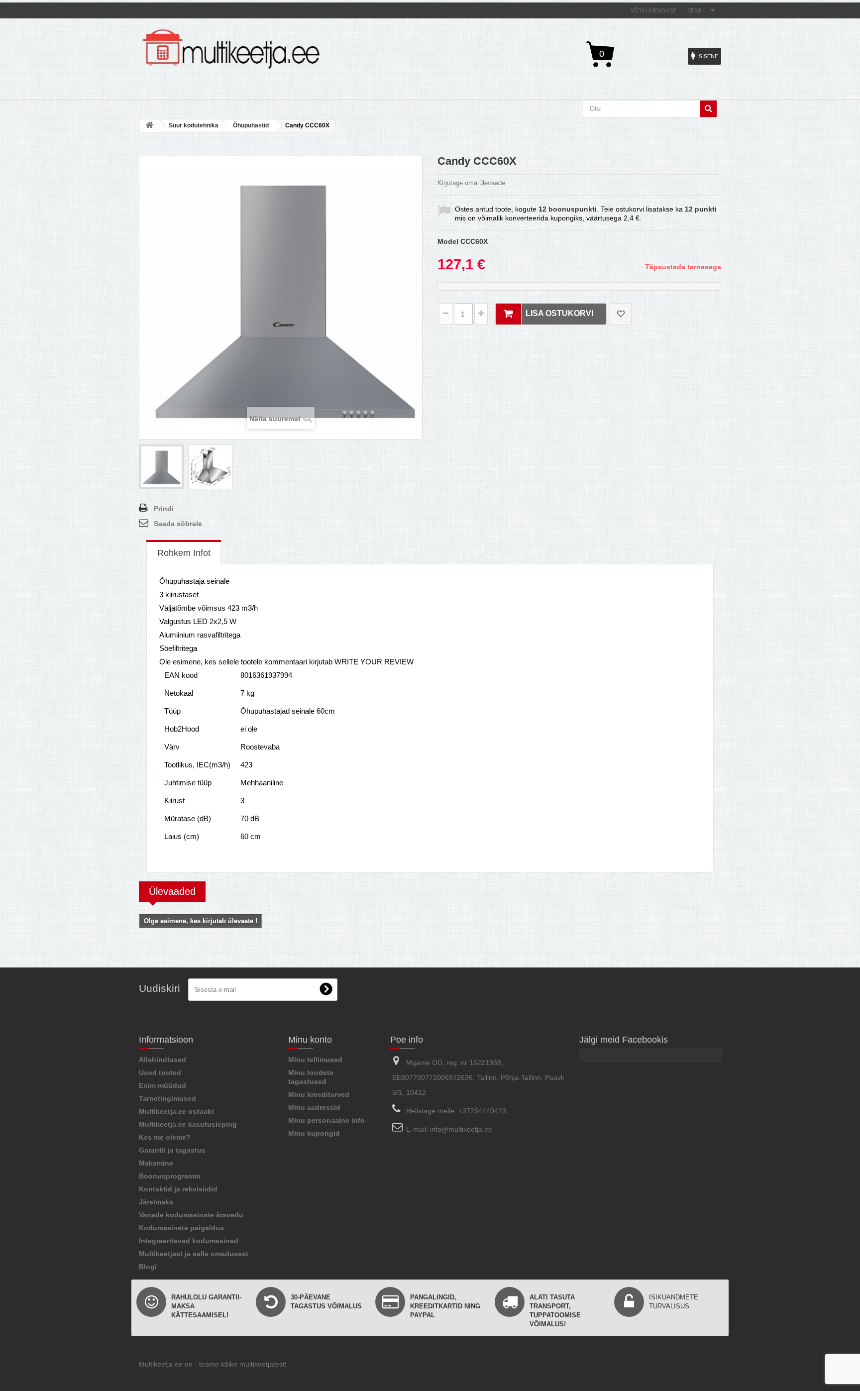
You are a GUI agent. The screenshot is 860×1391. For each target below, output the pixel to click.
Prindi (164, 509)
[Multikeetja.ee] (231, 49)
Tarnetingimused (167, 1098)
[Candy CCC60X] (161, 467)
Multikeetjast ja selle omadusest (193, 1254)
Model (447, 241)
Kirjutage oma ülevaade (471, 183)
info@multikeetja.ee (461, 1129)
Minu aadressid (314, 1107)
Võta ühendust (653, 10)
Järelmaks (156, 1202)
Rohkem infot (184, 553)
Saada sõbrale (178, 524)
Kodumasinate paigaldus (181, 1228)
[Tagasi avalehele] (149, 125)
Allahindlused (162, 1060)
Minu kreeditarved (318, 1094)
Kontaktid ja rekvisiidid (178, 1189)
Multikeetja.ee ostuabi (176, 1111)
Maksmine (156, 1163)
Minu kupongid (314, 1133)
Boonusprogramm (169, 1176)
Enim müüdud (162, 1085)
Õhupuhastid (251, 125)
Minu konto (310, 1040)
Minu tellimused (315, 1060)
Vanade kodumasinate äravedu (191, 1215)
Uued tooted (160, 1072)
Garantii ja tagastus (172, 1150)
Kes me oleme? (165, 1137)
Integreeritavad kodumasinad (188, 1241)
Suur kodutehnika (193, 125)
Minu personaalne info (326, 1120)
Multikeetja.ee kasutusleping (188, 1124)
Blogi (148, 1267)
